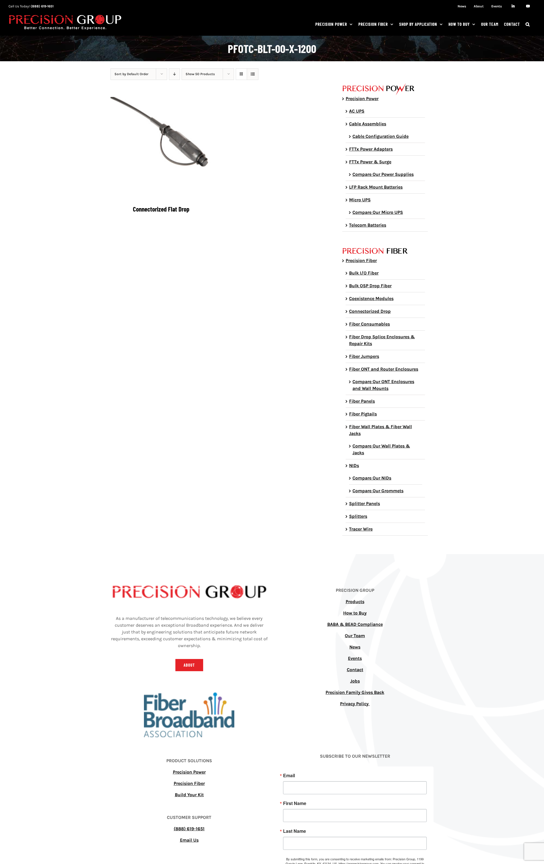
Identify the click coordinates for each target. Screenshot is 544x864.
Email (289, 775)
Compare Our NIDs (371, 478)
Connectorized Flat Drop (161, 209)
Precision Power (362, 98)
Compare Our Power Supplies (383, 174)
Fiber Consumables (369, 324)
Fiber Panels (362, 401)
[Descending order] (174, 74)
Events (355, 658)
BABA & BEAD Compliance (355, 624)
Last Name (294, 831)
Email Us (189, 840)
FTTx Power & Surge (370, 161)
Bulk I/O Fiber (364, 273)
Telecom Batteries (367, 225)
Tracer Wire (361, 529)
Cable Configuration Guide (380, 136)
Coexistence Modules (371, 298)
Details (161, 149)
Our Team (355, 635)
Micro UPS (360, 199)
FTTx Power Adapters (371, 149)
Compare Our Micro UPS (377, 212)
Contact (355, 669)
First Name (294, 803)
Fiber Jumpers (364, 356)
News (354, 647)
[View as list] (252, 74)
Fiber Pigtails (363, 414)
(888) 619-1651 (42, 6)
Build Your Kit (189, 794)
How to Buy (355, 613)
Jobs (355, 681)
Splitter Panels (364, 503)
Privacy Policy (355, 703)
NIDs (354, 465)
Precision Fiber (361, 260)
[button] (528, 24)
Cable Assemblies (367, 123)
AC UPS (356, 111)
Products (355, 601)
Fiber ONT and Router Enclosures (383, 369)
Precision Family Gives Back (355, 692)
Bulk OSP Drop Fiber (370, 285)
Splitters (358, 516)
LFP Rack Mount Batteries (376, 187)
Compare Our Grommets (377, 490)
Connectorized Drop (370, 311)
